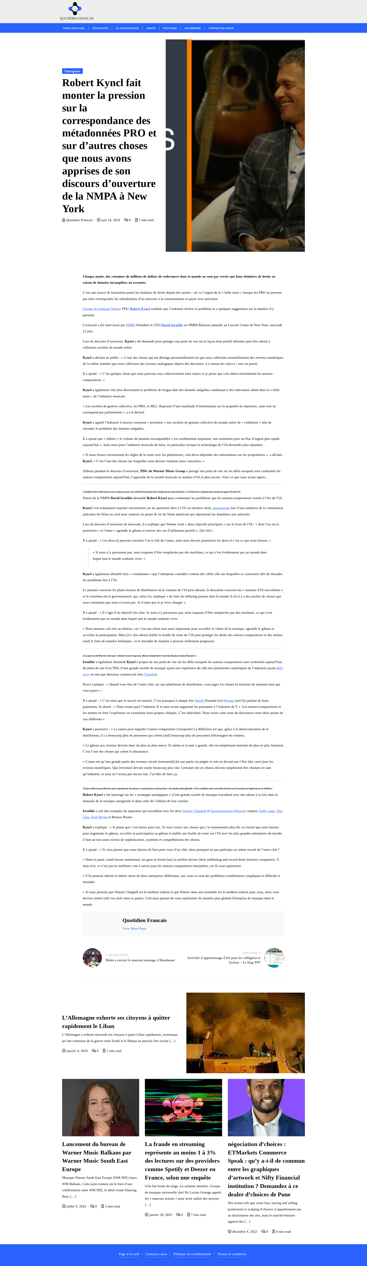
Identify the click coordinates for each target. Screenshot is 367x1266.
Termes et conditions (232, 1254)
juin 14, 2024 (110, 220)
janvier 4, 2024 (77, 1051)
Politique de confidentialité (192, 1254)
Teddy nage (267, 811)
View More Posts (134, 928)
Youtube (150, 674)
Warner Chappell (194, 811)
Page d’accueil (129, 1254)
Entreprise (72, 71)
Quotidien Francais (79, 220)
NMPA (130, 325)
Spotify (200, 700)
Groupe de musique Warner (102, 309)
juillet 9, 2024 (76, 1206)
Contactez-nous (156, 1254)
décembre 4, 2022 (244, 1231)
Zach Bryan (99, 817)
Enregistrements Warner (227, 811)
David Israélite (172, 325)
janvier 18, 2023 (160, 1215)
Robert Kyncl (140, 309)
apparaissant (221, 508)
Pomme (228, 700)
